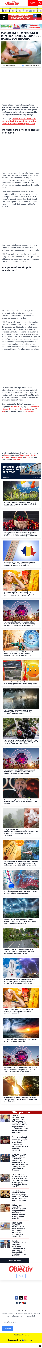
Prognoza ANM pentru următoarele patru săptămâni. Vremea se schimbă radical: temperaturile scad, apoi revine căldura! (19, 981)
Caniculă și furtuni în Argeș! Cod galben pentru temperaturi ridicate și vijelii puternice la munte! (18, 1011)
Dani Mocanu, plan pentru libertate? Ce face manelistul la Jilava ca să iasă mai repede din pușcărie (20, 801)
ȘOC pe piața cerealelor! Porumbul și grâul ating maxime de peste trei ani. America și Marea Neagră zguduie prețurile (19, 1211)
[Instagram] (25, 1298)
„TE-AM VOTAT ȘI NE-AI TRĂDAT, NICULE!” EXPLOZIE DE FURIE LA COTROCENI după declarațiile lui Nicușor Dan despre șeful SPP (20, 1180)
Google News (25, 409)
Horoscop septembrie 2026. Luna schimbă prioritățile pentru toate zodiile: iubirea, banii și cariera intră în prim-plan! (19, 771)
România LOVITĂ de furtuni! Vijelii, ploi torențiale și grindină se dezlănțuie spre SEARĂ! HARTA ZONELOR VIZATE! (19, 951)
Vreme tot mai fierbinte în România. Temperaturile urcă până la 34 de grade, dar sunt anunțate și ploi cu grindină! (20, 593)
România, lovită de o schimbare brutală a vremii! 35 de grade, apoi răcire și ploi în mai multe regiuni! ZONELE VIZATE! (20, 921)
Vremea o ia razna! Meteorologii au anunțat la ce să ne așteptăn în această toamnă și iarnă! (21, 682)
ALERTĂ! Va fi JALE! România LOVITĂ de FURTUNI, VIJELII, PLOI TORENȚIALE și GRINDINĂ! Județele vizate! (18, 711)
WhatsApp (30, 411)
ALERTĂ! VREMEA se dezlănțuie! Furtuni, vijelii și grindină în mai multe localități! (20, 892)
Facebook (15, 406)
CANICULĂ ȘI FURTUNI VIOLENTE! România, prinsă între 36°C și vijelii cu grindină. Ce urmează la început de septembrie (19, 563)
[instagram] (35, 19)
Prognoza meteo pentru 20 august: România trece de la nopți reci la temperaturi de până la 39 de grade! (20, 1099)
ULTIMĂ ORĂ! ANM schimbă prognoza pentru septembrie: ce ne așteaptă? (20, 1040)
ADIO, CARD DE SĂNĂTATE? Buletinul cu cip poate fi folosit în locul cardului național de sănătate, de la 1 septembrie (18, 1229)
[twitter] (39, 15)
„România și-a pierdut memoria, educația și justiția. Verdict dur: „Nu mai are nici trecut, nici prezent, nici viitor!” (20, 1195)
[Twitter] (21, 1298)
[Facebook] (16, 1298)
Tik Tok (28, 457)
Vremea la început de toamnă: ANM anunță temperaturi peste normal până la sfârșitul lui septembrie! (20, 504)
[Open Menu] (26, 3)
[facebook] (35, 15)
